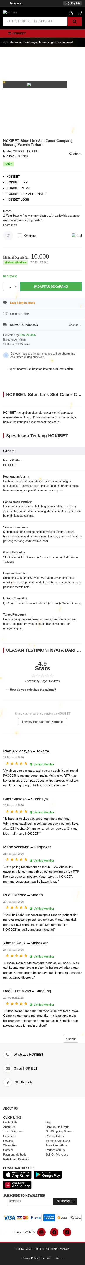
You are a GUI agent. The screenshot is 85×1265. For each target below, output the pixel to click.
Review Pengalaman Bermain (42, 721)
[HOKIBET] (10, 12)
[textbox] (72, 3)
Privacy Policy (30, 1258)
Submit (71, 1039)
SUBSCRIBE (65, 1201)
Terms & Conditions (51, 1258)
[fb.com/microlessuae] (54, 1232)
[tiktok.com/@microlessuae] (67, 1232)
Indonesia (16, 3)
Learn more (10, 225)
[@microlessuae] (41, 1232)
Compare (30, 235)
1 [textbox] (10, 286)
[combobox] (72, 3)
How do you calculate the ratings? (32, 689)
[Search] (74, 21)
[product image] (35, 84)
